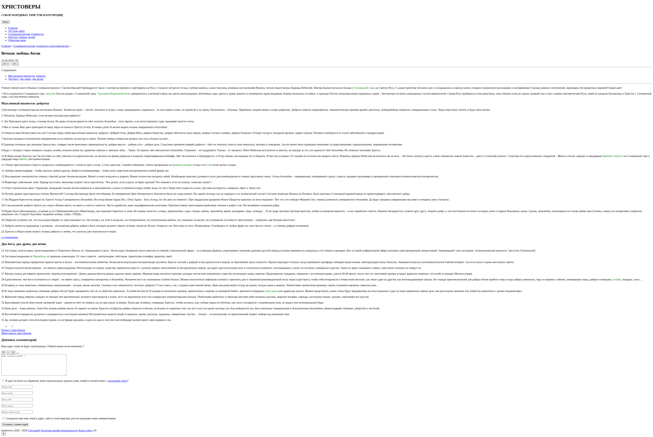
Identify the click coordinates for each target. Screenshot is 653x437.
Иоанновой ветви (120, 93)
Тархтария (103, 93)
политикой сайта (117, 380)
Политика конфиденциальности (59, 430)
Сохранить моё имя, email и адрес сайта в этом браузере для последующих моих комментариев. (60, 418)
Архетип (50, 93)
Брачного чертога (613, 156)
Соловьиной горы (364, 87)
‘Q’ (13, 352)
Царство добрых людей (21, 37)
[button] (3, 326)
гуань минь (271, 291)
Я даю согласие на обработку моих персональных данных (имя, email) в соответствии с (67, 380)
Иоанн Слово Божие (13, 330)
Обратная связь (17, 40)
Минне (23, 159)
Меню (6, 22)
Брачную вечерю (182, 164)
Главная (12, 28)
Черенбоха (39, 256)
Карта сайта (85, 430)
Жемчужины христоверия (16, 333)
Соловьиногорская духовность (26, 34)
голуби (617, 279)
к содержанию (9, 237)
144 (209, 164)
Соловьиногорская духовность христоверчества (41, 46)
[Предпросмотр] (17, 353)
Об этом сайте (16, 31)
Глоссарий (34, 430)
